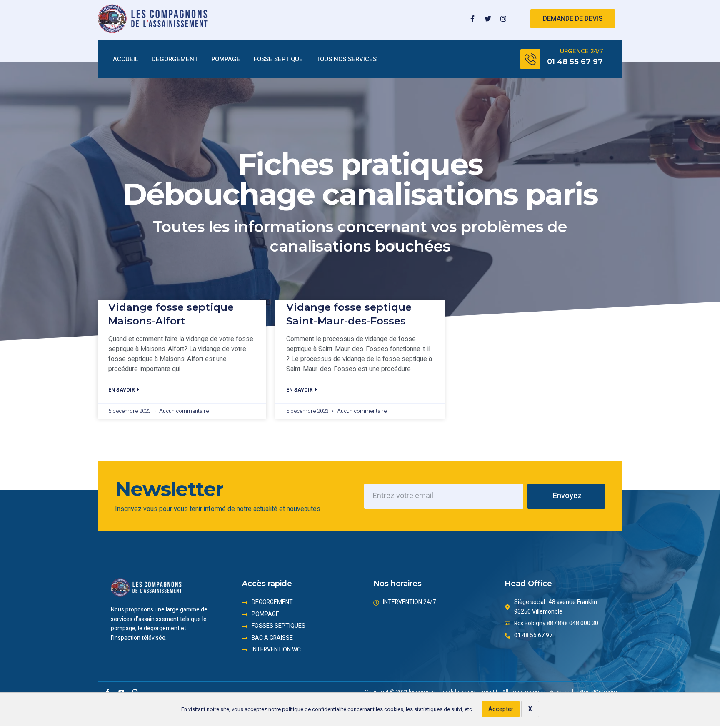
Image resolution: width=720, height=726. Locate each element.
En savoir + (123, 390)
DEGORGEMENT (175, 59)
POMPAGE (225, 59)
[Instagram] (503, 18)
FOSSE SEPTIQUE (278, 59)
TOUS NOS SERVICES (346, 59)
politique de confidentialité (314, 709)
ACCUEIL (125, 59)
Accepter (500, 709)
